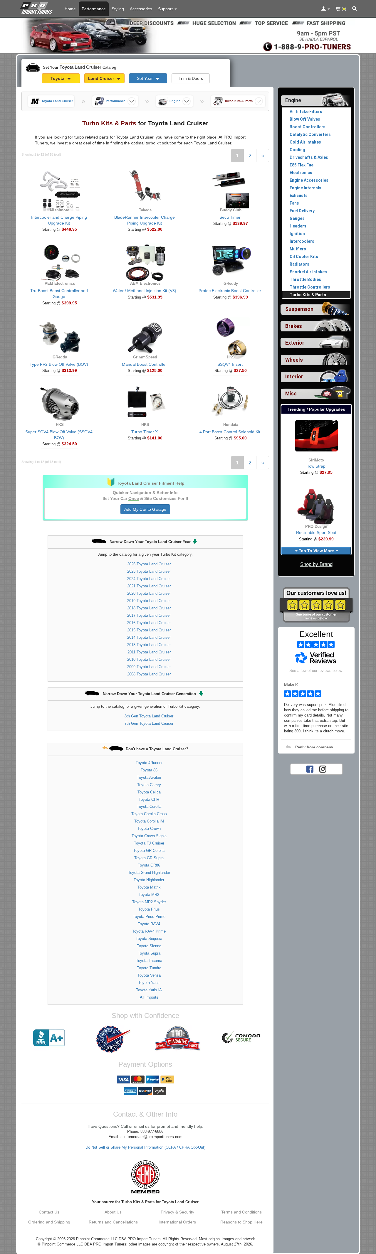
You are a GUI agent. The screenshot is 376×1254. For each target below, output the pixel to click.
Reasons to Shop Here (241, 1222)
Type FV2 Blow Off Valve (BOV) (59, 364)
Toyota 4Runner (149, 763)
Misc (291, 394)
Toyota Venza (149, 975)
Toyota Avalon (149, 777)
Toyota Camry (149, 785)
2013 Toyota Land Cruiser (149, 645)
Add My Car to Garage (145, 509)
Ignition (297, 233)
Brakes (293, 326)
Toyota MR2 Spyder (149, 902)
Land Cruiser (101, 78)
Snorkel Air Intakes (308, 271)
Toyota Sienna (149, 946)
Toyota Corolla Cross (149, 814)
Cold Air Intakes (305, 142)
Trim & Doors (191, 78)
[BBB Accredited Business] (49, 1038)
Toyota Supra (149, 953)
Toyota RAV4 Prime (149, 931)
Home (70, 8)
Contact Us (49, 1212)
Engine (293, 100)
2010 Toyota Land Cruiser (149, 659)
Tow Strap (316, 466)
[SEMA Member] (145, 1176)
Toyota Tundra (149, 968)
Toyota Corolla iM (149, 821)
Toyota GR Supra (149, 858)
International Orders (177, 1222)
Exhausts (299, 195)
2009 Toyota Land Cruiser (149, 667)
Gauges (297, 218)
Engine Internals (305, 188)
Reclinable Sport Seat (316, 532)
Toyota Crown (149, 828)
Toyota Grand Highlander (149, 872)
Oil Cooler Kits (304, 256)
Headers (298, 226)
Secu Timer (230, 217)
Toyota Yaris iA (149, 990)
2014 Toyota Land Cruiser (149, 637)
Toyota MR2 (149, 894)
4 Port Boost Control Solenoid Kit (229, 431)
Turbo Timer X (144, 431)
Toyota (58, 78)
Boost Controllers (307, 126)
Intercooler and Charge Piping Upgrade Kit (59, 220)
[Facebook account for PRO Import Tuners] (309, 768)
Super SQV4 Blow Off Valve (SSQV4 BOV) (59, 434)
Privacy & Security (177, 1212)
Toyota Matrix (149, 887)
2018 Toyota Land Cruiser (149, 608)
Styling (118, 8)
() (343, 8)
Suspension (299, 309)
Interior (294, 377)
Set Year (145, 78)
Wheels (294, 360)
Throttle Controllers (310, 287)
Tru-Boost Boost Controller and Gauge (59, 293)
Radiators (299, 264)
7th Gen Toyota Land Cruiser (149, 723)
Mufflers (298, 249)
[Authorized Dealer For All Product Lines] (113, 1039)
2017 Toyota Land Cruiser (149, 615)
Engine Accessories (309, 180)
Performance (94, 8)
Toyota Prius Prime (149, 916)
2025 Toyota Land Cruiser (149, 571)
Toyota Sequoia (149, 938)
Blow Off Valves (305, 119)
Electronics (301, 172)
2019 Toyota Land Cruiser (149, 601)
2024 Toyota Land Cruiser (149, 579)
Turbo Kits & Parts (308, 294)
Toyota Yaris (149, 982)
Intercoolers (302, 241)
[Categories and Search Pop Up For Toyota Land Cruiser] (354, 9)
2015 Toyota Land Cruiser (149, 630)
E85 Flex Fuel (302, 165)
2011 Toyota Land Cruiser (149, 652)
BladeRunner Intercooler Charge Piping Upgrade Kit (144, 220)
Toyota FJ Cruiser (149, 843)
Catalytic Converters (310, 134)
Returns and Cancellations (113, 1222)
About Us (113, 1212)
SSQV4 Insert (230, 364)
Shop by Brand (316, 564)
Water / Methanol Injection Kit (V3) (144, 290)
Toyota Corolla (149, 806)
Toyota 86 (149, 770)
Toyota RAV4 (149, 924)
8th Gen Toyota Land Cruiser (149, 716)
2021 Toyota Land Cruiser (149, 586)
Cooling (297, 149)
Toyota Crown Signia (149, 836)
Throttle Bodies (305, 279)
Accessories (141, 8)
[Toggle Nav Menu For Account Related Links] (325, 9)
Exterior (294, 343)
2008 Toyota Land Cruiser (149, 674)
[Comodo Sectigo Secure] (241, 1038)
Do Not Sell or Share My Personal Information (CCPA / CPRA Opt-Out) (145, 1147)
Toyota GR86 (149, 865)
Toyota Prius (149, 909)
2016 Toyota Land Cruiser (149, 623)
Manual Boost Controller (144, 364)
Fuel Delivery (302, 210)
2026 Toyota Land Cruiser (149, 564)
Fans (294, 203)
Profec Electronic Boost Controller (230, 290)
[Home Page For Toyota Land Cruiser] (37, 7)
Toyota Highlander (149, 880)
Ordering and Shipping (49, 1222)
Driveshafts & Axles (309, 157)
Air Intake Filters (306, 111)
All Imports (149, 997)
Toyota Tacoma (149, 960)
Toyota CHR (149, 799)
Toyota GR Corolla (148, 850)
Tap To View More (316, 550)
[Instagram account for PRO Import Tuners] (322, 768)
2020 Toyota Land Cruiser (149, 593)
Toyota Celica (149, 792)
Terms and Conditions (241, 1212)
